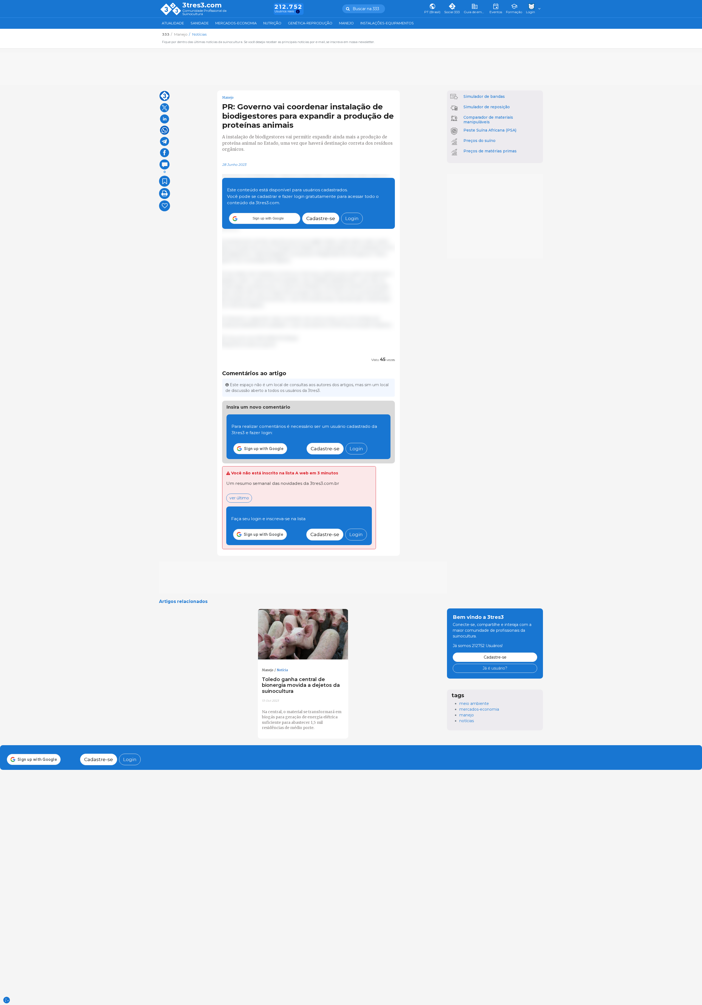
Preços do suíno (479, 140)
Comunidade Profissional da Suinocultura (204, 12)
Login (352, 218)
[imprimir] (164, 193)
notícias (466, 720)
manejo (466, 715)
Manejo (346, 23)
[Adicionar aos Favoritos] (164, 181)
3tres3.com (202, 5)
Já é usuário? (495, 668)
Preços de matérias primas (490, 151)
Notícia (282, 670)
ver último (239, 498)
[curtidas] (164, 205)
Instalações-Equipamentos (387, 23)
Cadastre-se (320, 218)
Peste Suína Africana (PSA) (489, 130)
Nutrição (272, 23)
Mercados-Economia (236, 23)
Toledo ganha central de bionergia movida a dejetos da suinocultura (301, 685)
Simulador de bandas (484, 96)
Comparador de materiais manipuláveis (488, 119)
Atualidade (173, 23)
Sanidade (200, 23)
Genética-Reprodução (310, 23)
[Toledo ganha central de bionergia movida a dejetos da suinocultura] (303, 634)
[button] (264, 218)
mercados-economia (479, 709)
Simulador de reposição (486, 106)
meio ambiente (474, 703)
